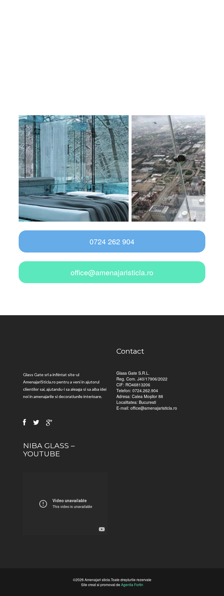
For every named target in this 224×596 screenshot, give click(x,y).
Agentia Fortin (132, 584)
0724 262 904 (112, 241)
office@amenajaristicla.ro (112, 272)
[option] (112, 168)
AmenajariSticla (54, 18)
